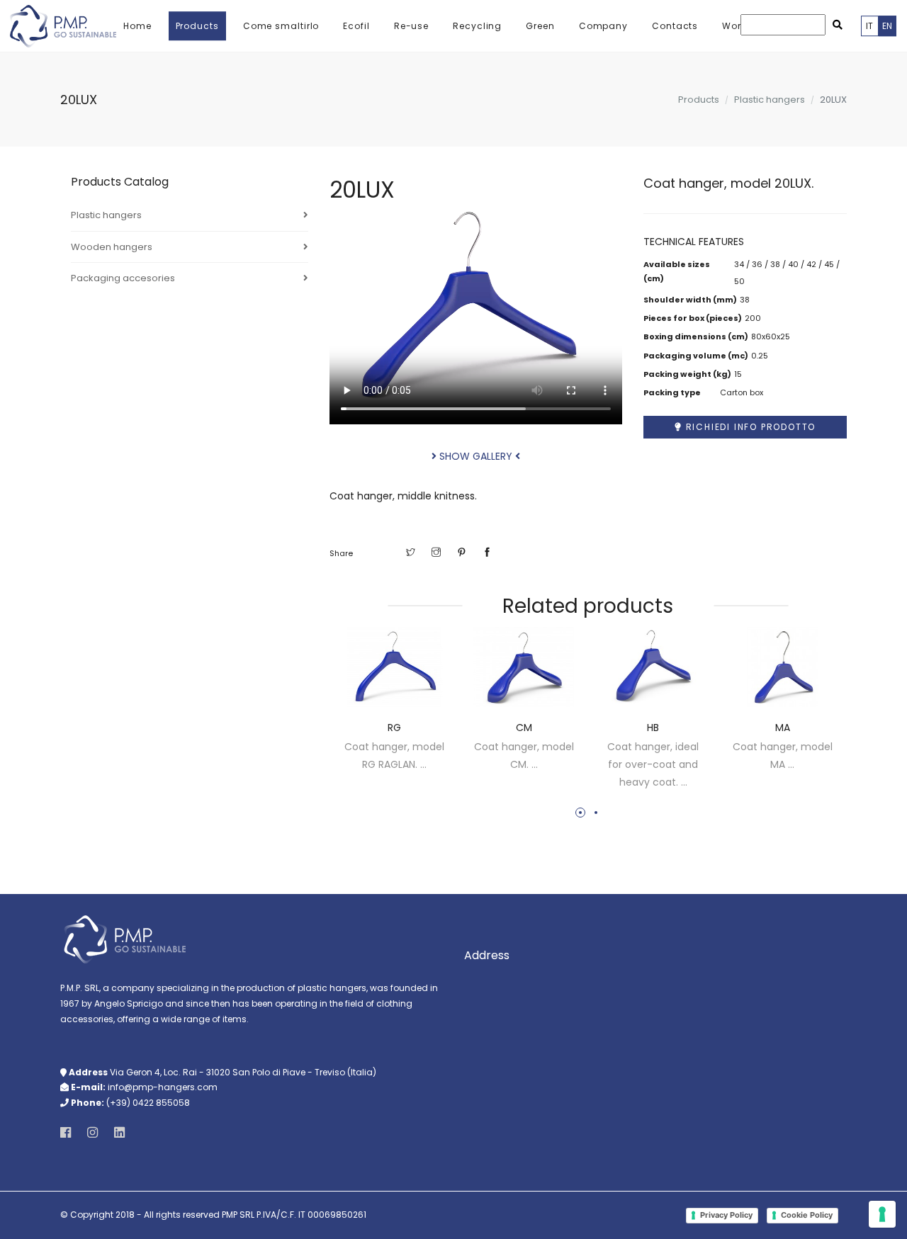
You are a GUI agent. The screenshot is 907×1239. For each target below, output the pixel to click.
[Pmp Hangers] (63, 26)
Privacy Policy (726, 1215)
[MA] (782, 667)
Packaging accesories (123, 278)
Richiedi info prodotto (749, 427)
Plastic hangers (106, 215)
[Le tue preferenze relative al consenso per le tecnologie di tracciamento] (882, 1214)
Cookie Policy (807, 1215)
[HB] (653, 667)
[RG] (394, 667)
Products (698, 99)
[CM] (524, 667)
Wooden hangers (111, 247)
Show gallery (475, 456)
